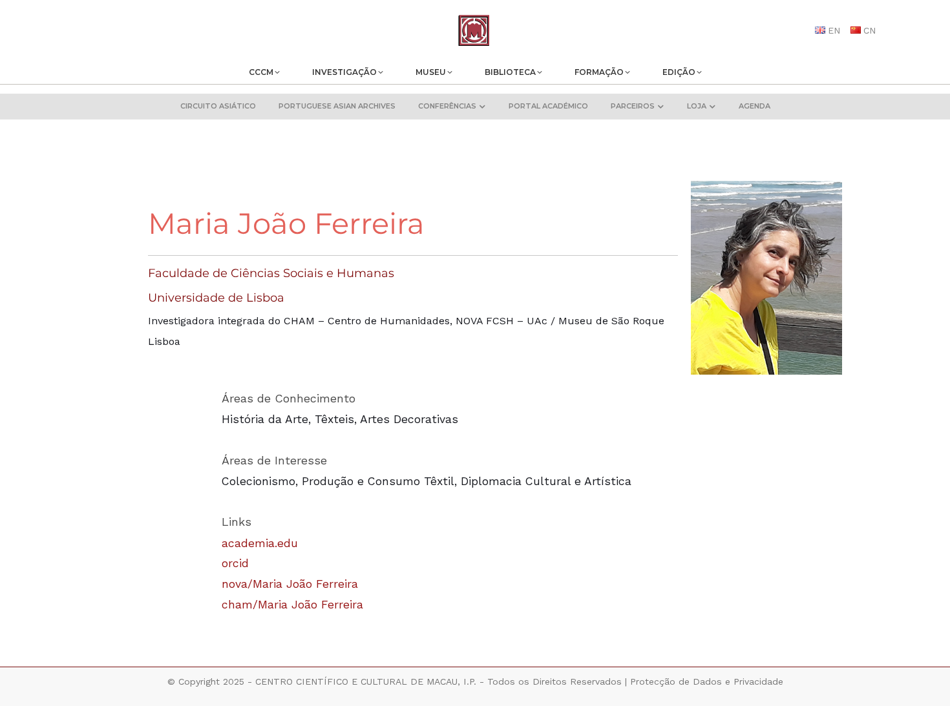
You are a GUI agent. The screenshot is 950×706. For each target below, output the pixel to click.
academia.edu (260, 543)
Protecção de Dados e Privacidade (706, 681)
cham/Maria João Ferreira (292, 604)
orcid (235, 563)
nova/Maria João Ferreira (290, 583)
